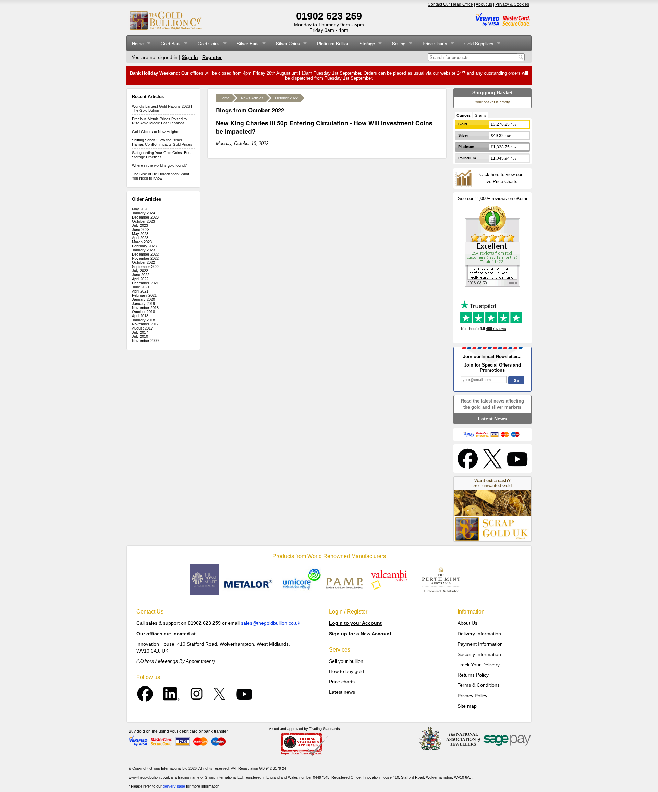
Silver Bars (248, 43)
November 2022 (145, 258)
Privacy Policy (472, 695)
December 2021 (145, 283)
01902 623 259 (329, 16)
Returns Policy (473, 675)
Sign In (190, 57)
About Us (467, 623)
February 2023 (144, 246)
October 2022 (143, 262)
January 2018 (143, 320)
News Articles (252, 98)
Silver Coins (288, 43)
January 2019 (143, 303)
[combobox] (472, 57)
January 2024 (143, 213)
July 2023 (140, 225)
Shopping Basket (492, 92)
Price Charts (435, 43)
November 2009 (145, 340)
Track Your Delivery (479, 664)
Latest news (342, 692)
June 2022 (140, 275)
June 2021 (140, 287)
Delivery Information (479, 633)
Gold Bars (171, 43)
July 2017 (140, 332)
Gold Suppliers (479, 43)
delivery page (174, 786)
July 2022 (140, 271)
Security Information (479, 654)
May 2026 (140, 209)
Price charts (342, 681)
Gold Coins (209, 43)
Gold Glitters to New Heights (155, 131)
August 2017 (142, 328)
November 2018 (145, 308)
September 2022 (145, 266)
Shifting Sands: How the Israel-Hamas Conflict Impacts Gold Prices (162, 142)
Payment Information (480, 644)
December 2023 (145, 217)
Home (138, 43)
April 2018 (140, 316)
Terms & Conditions (479, 685)
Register (212, 57)
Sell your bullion (346, 661)
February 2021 (144, 295)
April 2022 (140, 279)
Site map (467, 706)
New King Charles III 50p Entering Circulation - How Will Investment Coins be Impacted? (324, 127)
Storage (367, 43)
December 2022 (145, 254)
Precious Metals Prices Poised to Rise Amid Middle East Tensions (159, 121)
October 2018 (143, 312)
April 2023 (140, 238)
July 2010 (140, 336)
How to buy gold (346, 671)
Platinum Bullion (333, 43)
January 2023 (143, 250)
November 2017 (145, 324)
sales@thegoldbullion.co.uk (270, 623)
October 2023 (143, 221)
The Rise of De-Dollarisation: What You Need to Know (160, 176)
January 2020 (143, 299)
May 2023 (140, 234)
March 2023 (142, 242)
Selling (398, 43)
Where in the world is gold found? (159, 165)
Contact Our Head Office (450, 4)
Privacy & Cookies (512, 4)
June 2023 (140, 229)
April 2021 (140, 291)
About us (484, 4)
